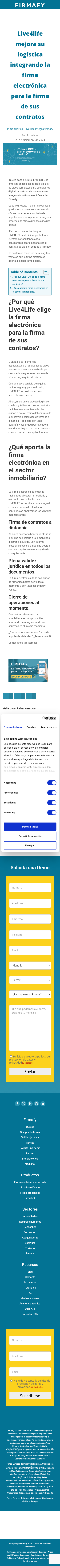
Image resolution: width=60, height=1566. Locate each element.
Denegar (30, 845)
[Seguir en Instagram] (36, 1103)
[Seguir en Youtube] (42, 1103)
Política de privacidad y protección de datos (26, 1552)
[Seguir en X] (23, 1103)
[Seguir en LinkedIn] (30, 1103)
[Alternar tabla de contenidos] (44, 272)
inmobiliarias (15, 129)
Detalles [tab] (31, 727)
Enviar (30, 1071)
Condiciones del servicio (42, 1555)
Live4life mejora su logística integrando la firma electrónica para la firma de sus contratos (30, 75)
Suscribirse (30, 1395)
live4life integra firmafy (39, 129)
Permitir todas (30, 826)
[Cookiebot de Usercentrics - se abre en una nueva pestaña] (42, 718)
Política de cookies (20, 1555)
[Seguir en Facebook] (17, 1103)
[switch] (51, 792)
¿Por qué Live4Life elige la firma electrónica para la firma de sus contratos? (28, 281)
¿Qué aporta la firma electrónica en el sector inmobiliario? (30, 290)
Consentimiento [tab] (13, 727)
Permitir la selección (30, 836)
